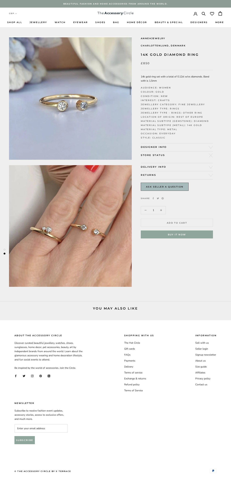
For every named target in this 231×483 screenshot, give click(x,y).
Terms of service (133, 372)
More (219, 22)
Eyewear (80, 22)
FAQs (127, 354)
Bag (116, 22)
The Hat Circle (132, 343)
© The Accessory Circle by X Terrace (42, 471)
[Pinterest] (163, 198)
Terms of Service (133, 390)
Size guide (201, 366)
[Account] (195, 13)
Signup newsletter (205, 354)
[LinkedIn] (49, 376)
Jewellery (38, 22)
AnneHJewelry (153, 38)
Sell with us (202, 343)
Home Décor (137, 22)
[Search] (204, 13)
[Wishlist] (212, 13)
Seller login (201, 349)
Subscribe (24, 440)
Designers (199, 22)
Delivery (128, 366)
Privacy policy (202, 378)
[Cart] (220, 13)
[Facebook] (153, 198)
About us (200, 360)
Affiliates (200, 372)
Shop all (14, 22)
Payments (129, 360)
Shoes (100, 22)
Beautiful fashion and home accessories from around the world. (115, 4)
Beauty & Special (169, 22)
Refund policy (132, 384)
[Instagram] (32, 376)
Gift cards (129, 349)
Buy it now (177, 234)
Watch (60, 22)
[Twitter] (158, 198)
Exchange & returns (135, 378)
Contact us (201, 384)
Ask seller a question (164, 186)
